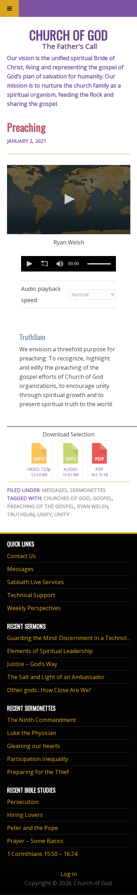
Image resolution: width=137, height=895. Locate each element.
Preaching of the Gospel (40, 506)
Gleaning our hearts (33, 746)
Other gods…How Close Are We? (49, 690)
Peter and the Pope (32, 828)
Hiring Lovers (25, 815)
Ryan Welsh (92, 506)
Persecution (23, 802)
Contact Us (21, 556)
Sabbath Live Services (35, 582)
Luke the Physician (31, 733)
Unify (44, 514)
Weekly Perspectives (34, 608)
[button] (68, 199)
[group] (59, 263)
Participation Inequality (37, 759)
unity (61, 514)
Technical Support (31, 595)
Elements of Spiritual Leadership (50, 651)
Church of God (68, 34)
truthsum (20, 514)
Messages (54, 490)
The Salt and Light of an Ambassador (56, 677)
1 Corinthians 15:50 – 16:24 (42, 854)
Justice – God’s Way (32, 664)
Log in (68, 874)
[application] (68, 199)
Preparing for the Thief (38, 772)
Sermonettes (88, 490)
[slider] (99, 264)
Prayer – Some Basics (35, 841)
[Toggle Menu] (9, 8)
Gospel (102, 498)
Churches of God (67, 498)
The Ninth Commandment (41, 720)
